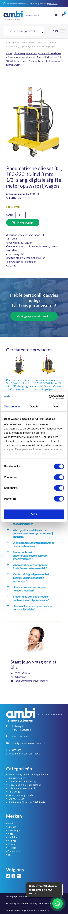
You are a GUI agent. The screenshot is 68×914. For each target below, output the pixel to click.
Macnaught (14, 830)
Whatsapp (20, 677)
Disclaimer (22, 903)
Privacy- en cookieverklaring (45, 903)
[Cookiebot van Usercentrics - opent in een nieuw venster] (49, 397)
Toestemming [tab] (12, 406)
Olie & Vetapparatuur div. (25, 53)
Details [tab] (34, 406)
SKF (10, 854)
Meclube (12, 837)
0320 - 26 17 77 (52, 4)
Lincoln (12, 826)
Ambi (11, 823)
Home (9, 42)
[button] (33, 533)
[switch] (59, 477)
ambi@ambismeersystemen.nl (31, 680)
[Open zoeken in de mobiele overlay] (23, 31)
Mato (11, 833)
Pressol (12, 847)
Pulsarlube (14, 851)
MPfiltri (12, 840)
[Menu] (59, 31)
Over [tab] (56, 406)
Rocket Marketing (40, 910)
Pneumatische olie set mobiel (21, 57)
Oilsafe (12, 844)
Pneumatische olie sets (50, 53)
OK (33, 514)
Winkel (16, 42)
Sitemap (10, 903)
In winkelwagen (25, 222)
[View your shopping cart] (63, 15)
